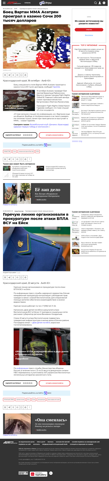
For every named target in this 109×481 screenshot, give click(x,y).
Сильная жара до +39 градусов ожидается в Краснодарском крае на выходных (89, 68)
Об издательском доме (26, 442)
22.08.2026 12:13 (8, 211)
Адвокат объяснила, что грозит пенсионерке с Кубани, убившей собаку (89, 85)
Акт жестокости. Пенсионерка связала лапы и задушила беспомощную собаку (89, 59)
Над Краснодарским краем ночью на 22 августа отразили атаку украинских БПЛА (89, 51)
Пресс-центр (41, 442)
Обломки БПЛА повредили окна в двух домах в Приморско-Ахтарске (41, 353)
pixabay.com (7, 70)
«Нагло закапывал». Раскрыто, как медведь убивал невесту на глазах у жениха (93, 230)
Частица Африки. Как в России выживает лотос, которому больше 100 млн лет (93, 133)
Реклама (50, 442)
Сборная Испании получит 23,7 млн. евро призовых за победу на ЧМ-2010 (23, 175)
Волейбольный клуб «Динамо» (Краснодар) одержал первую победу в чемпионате (41, 126)
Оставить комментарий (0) (54, 135)
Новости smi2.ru (10, 205)
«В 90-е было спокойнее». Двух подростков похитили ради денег (92, 236)
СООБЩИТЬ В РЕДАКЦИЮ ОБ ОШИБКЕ (81, 444)
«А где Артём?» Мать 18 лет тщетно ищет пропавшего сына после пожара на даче (92, 223)
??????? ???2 (77, 142)
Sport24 (56, 87)
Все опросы (89, 35)
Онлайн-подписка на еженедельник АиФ (86, 442)
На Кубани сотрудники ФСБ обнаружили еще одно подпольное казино (21, 168)
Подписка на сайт (25, 444)
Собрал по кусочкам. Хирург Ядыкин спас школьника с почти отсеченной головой (93, 126)
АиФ (18, 272)
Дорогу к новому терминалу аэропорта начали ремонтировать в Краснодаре (89, 76)
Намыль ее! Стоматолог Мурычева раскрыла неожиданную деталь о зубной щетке (92, 119)
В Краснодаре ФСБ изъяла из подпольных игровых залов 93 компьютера (56, 168)
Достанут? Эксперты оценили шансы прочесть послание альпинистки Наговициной (93, 112)
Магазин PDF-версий (63, 442)
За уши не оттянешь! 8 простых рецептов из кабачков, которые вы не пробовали (93, 251)
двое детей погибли (41, 323)
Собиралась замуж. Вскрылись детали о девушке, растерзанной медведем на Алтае (92, 216)
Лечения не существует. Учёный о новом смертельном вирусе (92, 104)
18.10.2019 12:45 (7, 8)
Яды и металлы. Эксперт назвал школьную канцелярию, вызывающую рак (91, 244)
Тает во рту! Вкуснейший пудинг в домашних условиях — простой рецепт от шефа (92, 98)
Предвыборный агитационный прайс (54, 444)
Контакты (36, 444)
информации (22, 368)
